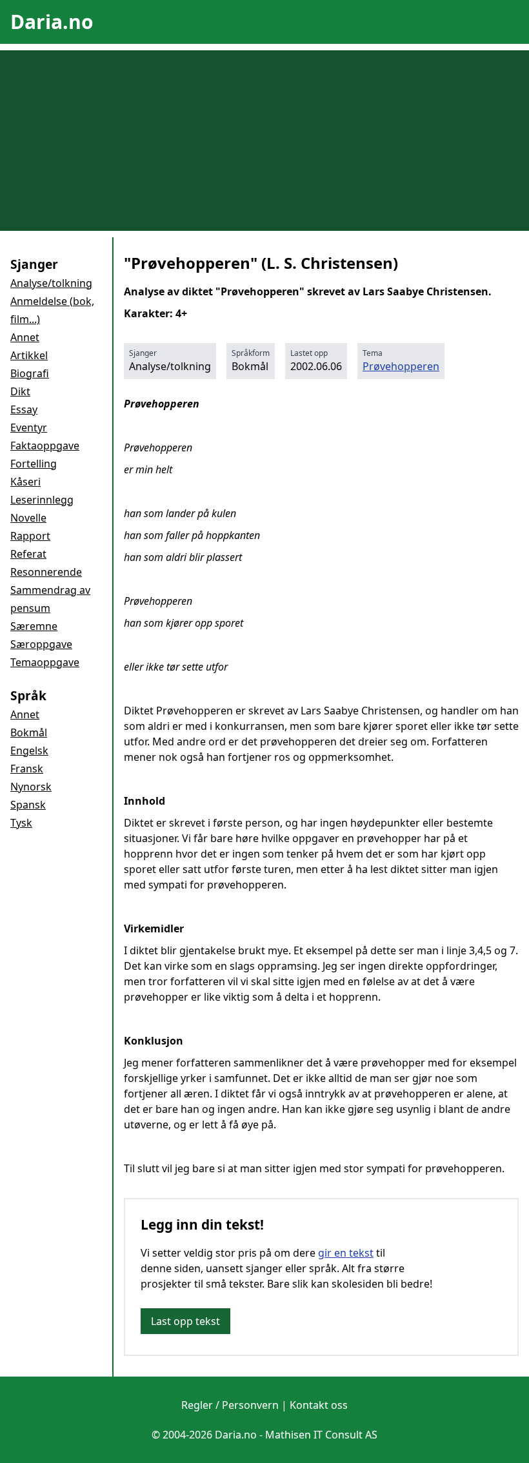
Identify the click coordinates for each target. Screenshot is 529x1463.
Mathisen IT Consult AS (321, 1435)
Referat (28, 554)
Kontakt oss (319, 1405)
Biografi (29, 373)
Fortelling (33, 464)
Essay (23, 409)
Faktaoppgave (44, 445)
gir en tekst (346, 1253)
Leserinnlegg (42, 500)
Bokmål (28, 732)
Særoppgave (41, 644)
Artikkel (29, 355)
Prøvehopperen (401, 366)
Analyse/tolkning (51, 283)
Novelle (28, 518)
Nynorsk (31, 787)
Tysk (21, 823)
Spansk (28, 805)
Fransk (26, 768)
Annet (24, 337)
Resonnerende (46, 572)
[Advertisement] (264, 140)
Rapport (30, 536)
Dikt (20, 391)
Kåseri (25, 482)
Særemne (33, 626)
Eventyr (28, 427)
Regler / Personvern (230, 1405)
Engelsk (29, 750)
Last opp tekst (185, 1321)
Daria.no (52, 21)
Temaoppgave (44, 662)
